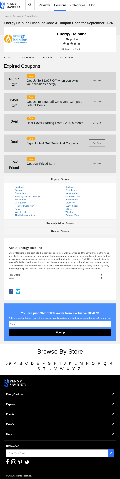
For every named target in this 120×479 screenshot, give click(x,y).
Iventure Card (72, 193)
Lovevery (70, 202)
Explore (10, 404)
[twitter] (18, 291)
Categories (77, 5)
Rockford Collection (24, 206)
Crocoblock (20, 193)
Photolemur (71, 190)
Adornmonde (71, 199)
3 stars (72, 43)
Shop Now (71, 39)
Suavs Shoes (71, 206)
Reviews (44, 5)
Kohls (17, 209)
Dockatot (69, 187)
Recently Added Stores (60, 223)
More (9, 434)
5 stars (79, 43)
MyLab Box (20, 199)
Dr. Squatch (20, 202)
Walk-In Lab (21, 212)
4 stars (75, 43)
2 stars (68, 43)
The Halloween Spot (25, 215)
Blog (92, 5)
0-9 (8, 363)
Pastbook (19, 187)
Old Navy (70, 209)
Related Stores (60, 231)
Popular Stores (60, 179)
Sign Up (60, 332)
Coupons (60, 5)
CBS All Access (72, 196)
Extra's (10, 424)
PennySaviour (14, 394)
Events (10, 414)
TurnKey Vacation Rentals (27, 196)
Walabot (69, 212)
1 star (64, 43)
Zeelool (18, 190)
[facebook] (11, 291)
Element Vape (72, 215)
